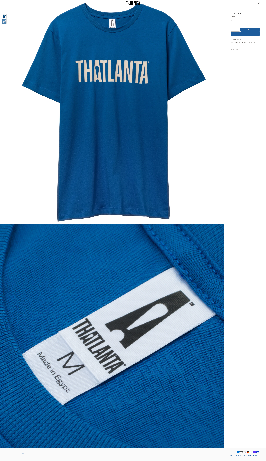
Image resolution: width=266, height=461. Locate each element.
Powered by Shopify (20, 453)
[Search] (259, 3)
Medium (236, 23)
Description (233, 39)
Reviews (239, 39)
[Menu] (3, 3)
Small (232, 23)
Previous (233, 49)
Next (236, 49)
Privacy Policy (249, 455)
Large (240, 23)
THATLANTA (234, 11)
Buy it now (245, 34)
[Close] (146, 220)
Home (228, 455)
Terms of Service (255, 455)
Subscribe (133, 237)
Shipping (239, 455)
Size (232, 20)
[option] (4, 16)
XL (243, 23)
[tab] (234, 39)
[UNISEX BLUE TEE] (4, 16)
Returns (243, 455)
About (231, 455)
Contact (235, 455)
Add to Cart (250, 29)
